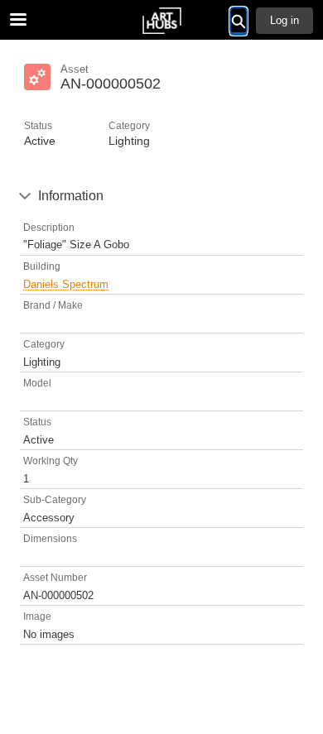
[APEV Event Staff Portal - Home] (161, 20)
